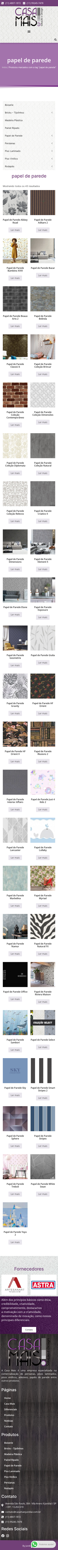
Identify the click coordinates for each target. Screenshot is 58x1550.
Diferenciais (10, 1409)
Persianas (10, 143)
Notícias (8, 1420)
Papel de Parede (13, 135)
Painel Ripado (12, 128)
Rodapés (9, 166)
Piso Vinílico (11, 158)
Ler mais (15, 230)
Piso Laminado (13, 151)
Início (4, 67)
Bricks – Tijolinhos (14, 112)
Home (7, 1398)
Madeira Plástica (14, 120)
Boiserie (9, 104)
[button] (29, 31)
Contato (8, 1426)
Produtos (9, 1415)
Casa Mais (9, 1403)
